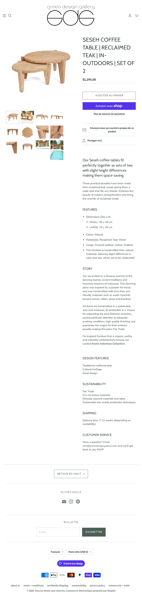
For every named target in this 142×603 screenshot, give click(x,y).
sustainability (79, 585)
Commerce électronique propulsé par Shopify (91, 590)
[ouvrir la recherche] (10, 15)
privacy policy (97, 585)
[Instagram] (71, 501)
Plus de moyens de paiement (109, 113)
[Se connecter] (130, 16)
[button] (71, 474)
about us (15, 585)
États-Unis (78, 551)
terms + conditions (34, 585)
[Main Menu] (4, 15)
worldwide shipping (57, 585)
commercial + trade (119, 585)
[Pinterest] (78, 501)
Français (55, 551)
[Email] (64, 501)
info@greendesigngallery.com (100, 446)
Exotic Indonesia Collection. (108, 343)
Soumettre (93, 532)
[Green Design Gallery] (71, 15)
